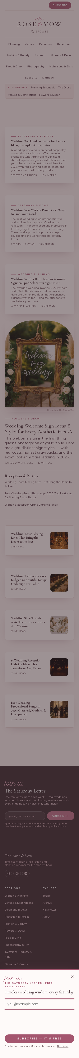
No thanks (62, 1046)
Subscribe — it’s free (39, 1038)
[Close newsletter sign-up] (72, 976)
